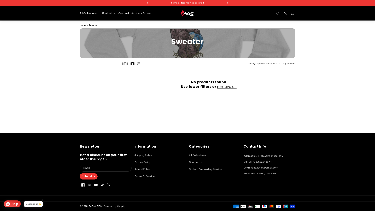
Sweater (93, 25)
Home (83, 25)
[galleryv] (132, 63)
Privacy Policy (142, 162)
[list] (138, 63)
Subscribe (88, 176)
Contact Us (195, 162)
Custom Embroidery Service (205, 169)
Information (145, 146)
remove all (227, 86)
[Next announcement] (227, 3)
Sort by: (252, 63)
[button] (89, 13)
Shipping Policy (143, 155)
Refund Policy (142, 169)
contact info (255, 146)
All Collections (197, 155)
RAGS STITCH (96, 206)
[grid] (125, 63)
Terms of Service (144, 176)
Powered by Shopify (115, 206)
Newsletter (90, 146)
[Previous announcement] (147, 3)
